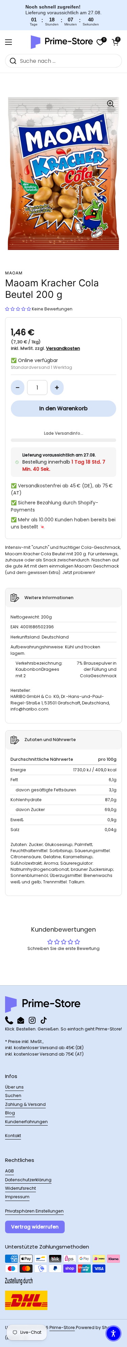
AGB (9, 1171)
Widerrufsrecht (20, 1188)
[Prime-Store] (61, 42)
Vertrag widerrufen (35, 1226)
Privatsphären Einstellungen (34, 1211)
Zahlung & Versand (25, 1104)
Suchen (13, 1095)
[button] (115, 42)
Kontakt (13, 1135)
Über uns (14, 1087)
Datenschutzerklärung (28, 1180)
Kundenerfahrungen (26, 1122)
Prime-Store (62, 1327)
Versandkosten (63, 348)
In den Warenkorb (63, 408)
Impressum (17, 1197)
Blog (10, 1113)
